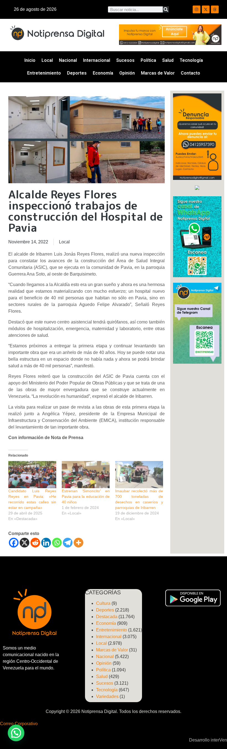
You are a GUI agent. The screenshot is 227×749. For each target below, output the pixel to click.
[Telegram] (68, 542)
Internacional (96, 60)
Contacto (190, 73)
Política (148, 60)
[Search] (166, 9)
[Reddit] (35, 542)
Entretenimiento (44, 73)
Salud (168, 60)
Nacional (68, 60)
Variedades (107, 696)
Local (47, 60)
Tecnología (191, 60)
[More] (78, 542)
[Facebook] (14, 542)
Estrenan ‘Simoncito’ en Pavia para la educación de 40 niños (86, 496)
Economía (103, 73)
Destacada (106, 616)
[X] (24, 542)
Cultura (103, 603)
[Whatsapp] (57, 542)
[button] (16, 733)
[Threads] (215, 9)
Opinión (127, 73)
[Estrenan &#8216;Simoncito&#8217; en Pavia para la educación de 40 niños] (86, 474)
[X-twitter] (206, 9)
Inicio (29, 60)
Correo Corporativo (19, 723)
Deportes (77, 73)
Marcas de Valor (158, 73)
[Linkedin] (46, 542)
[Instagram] (196, 9)
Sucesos (125, 60)
